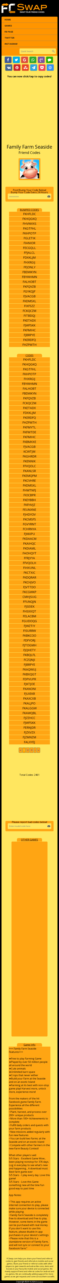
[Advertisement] (29, 112)
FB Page (9, 31)
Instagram (11, 43)
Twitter (9, 37)
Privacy (39, 1281)
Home (8, 19)
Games (8, 25)
